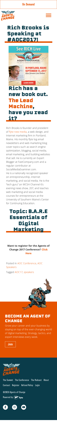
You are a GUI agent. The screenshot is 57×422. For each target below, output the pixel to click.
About (46, 380)
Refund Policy (27, 385)
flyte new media (18, 131)
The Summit (8, 380)
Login (37, 385)
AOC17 (19, 272)
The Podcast (36, 380)
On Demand (28, 4)
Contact (6, 385)
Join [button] (10, 344)
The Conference (22, 380)
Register (15, 385)
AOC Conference (26, 263)
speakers (29, 272)
